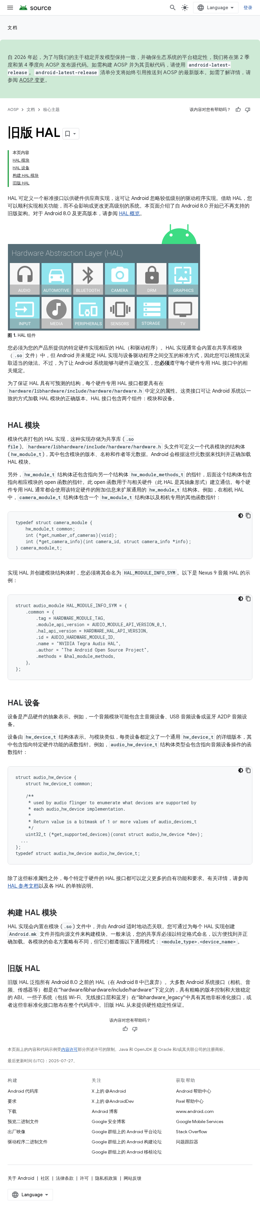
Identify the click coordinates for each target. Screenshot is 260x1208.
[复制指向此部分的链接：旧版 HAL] (46, 969)
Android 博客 (105, 1111)
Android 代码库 (23, 1091)
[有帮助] (238, 109)
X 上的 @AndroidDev (113, 1101)
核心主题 (51, 109)
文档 (12, 27)
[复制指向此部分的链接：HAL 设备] (46, 703)
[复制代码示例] (248, 515)
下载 (12, 1111)
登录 (248, 7)
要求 (12, 1101)
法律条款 (65, 1178)
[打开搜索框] (173, 7)
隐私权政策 (106, 1178)
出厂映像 (16, 1131)
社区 (45, 1178)
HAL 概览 (129, 213)
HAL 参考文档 (23, 886)
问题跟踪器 (187, 1142)
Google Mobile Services (199, 1121)
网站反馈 (132, 1178)
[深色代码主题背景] (240, 515)
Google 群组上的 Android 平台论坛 (127, 1131)
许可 (84, 1178)
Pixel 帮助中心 (190, 1101)
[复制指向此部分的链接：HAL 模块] (46, 426)
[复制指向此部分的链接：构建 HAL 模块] (63, 913)
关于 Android (21, 1178)
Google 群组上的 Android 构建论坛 (127, 1142)
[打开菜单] (10, 7)
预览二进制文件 (23, 1121)
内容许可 (69, 1049)
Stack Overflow (191, 1131)
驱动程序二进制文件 (28, 1142)
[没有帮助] (247, 109)
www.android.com (195, 1111)
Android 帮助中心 (193, 1091)
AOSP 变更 (32, 80)
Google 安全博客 (109, 1121)
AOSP (13, 109)
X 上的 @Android (109, 1091)
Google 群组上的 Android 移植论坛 (127, 1152)
